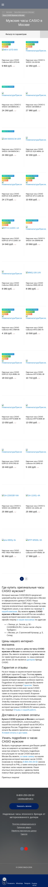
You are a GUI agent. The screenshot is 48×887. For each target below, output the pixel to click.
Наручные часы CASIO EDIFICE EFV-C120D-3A (35, 195)
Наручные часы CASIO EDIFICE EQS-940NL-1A (35, 150)
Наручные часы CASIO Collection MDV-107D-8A (10, 61)
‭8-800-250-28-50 (30, 762)
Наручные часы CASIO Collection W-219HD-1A (34, 462)
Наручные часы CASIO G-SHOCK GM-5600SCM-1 (11, 150)
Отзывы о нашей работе (25, 710)
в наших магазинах (25, 620)
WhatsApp (19, 883)
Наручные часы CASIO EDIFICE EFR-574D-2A (10, 462)
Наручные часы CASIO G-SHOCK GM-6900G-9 (35, 106)
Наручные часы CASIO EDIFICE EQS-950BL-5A (11, 373)
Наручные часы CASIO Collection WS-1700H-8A (10, 329)
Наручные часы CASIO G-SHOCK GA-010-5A (35, 61)
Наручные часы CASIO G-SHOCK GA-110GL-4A (35, 507)
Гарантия (27, 685)
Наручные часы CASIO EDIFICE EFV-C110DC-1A (11, 239)
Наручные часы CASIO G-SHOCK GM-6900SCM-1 (11, 106)
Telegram (27, 883)
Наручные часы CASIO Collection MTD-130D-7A (34, 329)
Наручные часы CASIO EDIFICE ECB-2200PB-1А (11, 195)
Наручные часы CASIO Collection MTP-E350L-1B (35, 373)
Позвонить (11, 883)
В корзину (12, 75)
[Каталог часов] (3, 12)
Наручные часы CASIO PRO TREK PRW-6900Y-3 (11, 552)
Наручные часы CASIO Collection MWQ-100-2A (10, 284)
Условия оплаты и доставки (14, 733)
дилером (31, 660)
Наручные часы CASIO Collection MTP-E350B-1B (35, 418)
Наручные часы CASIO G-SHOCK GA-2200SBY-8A (11, 507)
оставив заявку (27, 756)
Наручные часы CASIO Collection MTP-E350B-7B (11, 418)
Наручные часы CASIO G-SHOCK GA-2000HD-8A (35, 239)
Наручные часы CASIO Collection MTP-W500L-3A (35, 552)
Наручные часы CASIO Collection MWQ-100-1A (34, 284)
